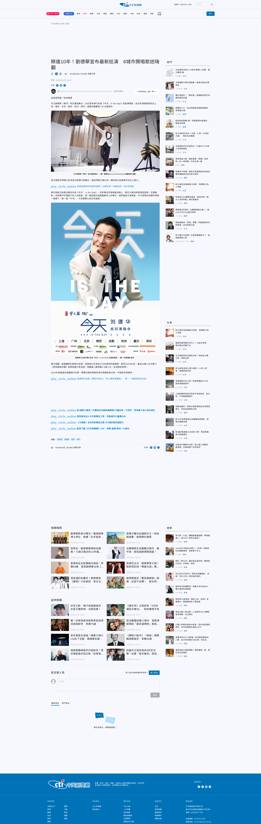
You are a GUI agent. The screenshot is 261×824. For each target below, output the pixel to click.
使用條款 (127, 812)
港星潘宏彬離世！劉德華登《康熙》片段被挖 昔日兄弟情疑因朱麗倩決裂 (60, 582)
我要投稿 (158, 818)
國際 (125, 14)
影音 (138, 14)
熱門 (85, 14)
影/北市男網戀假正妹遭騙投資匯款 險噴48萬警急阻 (170, 422)
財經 (152, 14)
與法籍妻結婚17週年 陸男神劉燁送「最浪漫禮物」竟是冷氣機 (116, 625)
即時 (78, 14)
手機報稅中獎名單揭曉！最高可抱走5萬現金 (170, 85)
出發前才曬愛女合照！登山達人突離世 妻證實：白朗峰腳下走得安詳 (170, 447)
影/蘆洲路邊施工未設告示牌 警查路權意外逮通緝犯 (170, 435)
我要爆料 (158, 815)
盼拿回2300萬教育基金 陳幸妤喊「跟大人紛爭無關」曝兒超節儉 (170, 200)
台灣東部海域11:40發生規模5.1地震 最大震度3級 (170, 73)
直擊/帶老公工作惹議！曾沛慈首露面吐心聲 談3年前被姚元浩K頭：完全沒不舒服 (170, 640)
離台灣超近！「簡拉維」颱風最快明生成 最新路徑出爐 (170, 98)
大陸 (132, 14)
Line (206, 787)
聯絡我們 (158, 812)
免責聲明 (127, 818)
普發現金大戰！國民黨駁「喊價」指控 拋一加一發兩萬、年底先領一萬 (170, 162)
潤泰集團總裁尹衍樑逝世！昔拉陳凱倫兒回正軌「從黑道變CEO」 (60, 655)
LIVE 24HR (53, 14)
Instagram (202, 787)
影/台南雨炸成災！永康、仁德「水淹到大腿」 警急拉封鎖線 (170, 136)
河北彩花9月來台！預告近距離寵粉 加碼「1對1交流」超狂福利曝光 (170, 577)
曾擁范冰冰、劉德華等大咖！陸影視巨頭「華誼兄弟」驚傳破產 (116, 568)
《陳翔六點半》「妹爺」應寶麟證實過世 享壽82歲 (116, 640)
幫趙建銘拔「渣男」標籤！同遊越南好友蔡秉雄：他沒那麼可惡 (170, 225)
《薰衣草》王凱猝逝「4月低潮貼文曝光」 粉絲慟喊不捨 (116, 610)
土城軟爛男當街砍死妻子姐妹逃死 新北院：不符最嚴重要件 (170, 397)
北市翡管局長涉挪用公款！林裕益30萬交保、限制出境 (170, 358)
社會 (98, 14)
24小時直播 (96, 806)
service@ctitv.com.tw (202, 822)
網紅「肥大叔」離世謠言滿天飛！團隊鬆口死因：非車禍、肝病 (170, 564)
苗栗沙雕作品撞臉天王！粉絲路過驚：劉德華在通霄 (116, 538)
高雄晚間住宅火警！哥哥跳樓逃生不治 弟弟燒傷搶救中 (170, 384)
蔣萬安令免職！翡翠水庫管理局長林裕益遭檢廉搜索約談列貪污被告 (170, 174)
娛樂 (105, 14)
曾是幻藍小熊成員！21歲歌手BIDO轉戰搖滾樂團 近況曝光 (170, 615)
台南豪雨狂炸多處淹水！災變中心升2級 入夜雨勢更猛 (170, 149)
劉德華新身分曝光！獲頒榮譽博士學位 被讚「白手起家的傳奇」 (60, 538)
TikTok (210, 787)
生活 (118, 14)
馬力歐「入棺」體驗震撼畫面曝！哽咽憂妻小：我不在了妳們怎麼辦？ (170, 538)
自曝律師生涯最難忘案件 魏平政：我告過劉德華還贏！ (116, 553)
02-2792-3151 (200, 819)
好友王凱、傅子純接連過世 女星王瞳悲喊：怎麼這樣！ (60, 610)
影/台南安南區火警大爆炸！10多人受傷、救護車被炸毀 (170, 371)
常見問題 (158, 809)
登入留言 (154, 673)
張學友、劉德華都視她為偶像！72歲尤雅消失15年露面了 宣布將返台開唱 (60, 553)
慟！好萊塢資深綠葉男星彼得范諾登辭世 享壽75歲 (60, 625)
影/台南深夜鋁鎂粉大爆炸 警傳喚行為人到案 (170, 187)
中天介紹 (127, 806)
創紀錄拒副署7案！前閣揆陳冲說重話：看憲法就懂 (170, 123)
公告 (156, 806)
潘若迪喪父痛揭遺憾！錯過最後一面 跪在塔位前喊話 (170, 653)
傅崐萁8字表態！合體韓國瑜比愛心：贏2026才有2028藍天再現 (170, 213)
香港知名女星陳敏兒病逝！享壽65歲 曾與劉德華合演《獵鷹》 (60, 568)
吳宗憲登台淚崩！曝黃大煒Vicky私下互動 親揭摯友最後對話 (60, 640)
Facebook (199, 787)
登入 (210, 14)
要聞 (91, 14)
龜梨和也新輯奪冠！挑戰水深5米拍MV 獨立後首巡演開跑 (170, 589)
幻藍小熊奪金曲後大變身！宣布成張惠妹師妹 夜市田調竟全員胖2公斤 (170, 627)
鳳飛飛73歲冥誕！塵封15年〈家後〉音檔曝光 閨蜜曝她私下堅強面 (170, 602)
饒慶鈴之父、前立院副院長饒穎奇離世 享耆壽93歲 (170, 111)
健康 (145, 14)
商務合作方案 (129, 821)
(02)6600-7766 (197, 812)
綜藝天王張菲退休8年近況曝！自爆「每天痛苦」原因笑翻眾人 (116, 655)
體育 (112, 14)
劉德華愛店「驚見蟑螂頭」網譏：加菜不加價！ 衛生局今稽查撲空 (116, 582)
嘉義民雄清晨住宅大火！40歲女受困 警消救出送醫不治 (170, 346)
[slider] (85, 91)
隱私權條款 (128, 815)
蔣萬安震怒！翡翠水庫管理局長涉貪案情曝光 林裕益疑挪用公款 (170, 409)
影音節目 (95, 809)
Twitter (195, 787)
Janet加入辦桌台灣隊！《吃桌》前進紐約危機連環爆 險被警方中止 (170, 551)
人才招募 (127, 809)
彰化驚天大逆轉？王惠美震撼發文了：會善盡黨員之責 (170, 238)
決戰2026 (69, 14)
